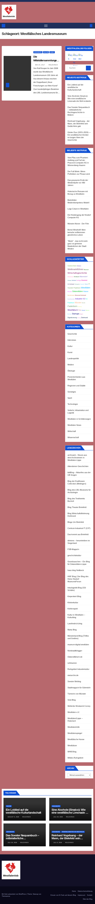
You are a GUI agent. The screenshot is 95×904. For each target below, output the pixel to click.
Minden (79, 266)
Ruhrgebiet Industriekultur (78, 669)
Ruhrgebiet (77, 284)
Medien (71, 365)
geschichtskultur (74, 555)
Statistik (82, 284)
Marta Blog (72, 630)
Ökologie (71, 371)
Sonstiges (72, 392)
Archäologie (71, 284)
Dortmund (84, 317)
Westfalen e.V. (74, 712)
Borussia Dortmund (80, 295)
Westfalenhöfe (74, 727)
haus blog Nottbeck (76, 570)
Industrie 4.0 (80, 299)
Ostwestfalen (77, 291)
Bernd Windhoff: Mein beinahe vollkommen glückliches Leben (77, 232)
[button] (87, 26)
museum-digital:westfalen (78, 645)
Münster (78, 302)
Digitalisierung (72, 317)
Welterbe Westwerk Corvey (79, 706)
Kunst (52, 52)
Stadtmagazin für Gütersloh (79, 688)
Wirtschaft (72, 431)
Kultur (46, 52)
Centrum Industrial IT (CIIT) (79, 528)
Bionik (83, 302)
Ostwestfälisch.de (75, 657)
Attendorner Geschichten (78, 466)
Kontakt (89, 895)
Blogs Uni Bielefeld (76, 522)
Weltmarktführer (75, 269)
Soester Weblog (74, 681)
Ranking (80, 306)
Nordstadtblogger (75, 651)
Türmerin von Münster (77, 694)
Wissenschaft (73, 437)
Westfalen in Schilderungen (79, 419)
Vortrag (79, 317)
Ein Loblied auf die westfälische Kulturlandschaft (75, 87)
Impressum (81, 895)
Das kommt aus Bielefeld (78, 534)
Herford (74, 280)
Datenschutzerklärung (85, 891)
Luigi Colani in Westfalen (78, 209)
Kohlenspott (73, 609)
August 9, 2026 (14, 817)
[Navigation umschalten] (46, 26)
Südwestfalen (72, 266)
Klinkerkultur (73, 603)
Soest (86, 284)
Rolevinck (53, 65)
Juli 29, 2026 (58, 817)
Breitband (76, 276)
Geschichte (38, 52)
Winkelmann (70, 276)
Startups (75, 314)
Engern (81, 314)
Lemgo (78, 280)
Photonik (70, 291)
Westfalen (85, 288)
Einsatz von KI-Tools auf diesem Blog (63, 895)
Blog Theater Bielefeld (77, 507)
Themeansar (6, 896)
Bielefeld (84, 280)
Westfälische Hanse (76, 739)
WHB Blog (72, 752)
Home (74, 891)
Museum (86, 269)
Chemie (69, 280)
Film (79, 310)
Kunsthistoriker (71, 299)
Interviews (72, 340)
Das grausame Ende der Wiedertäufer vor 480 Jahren (78, 182)
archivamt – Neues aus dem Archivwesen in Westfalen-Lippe (77, 457)
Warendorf (83, 276)
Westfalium (72, 746)
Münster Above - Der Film (78, 224)
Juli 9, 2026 (57, 842)
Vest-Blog (72, 700)
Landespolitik (73, 359)
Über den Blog (87, 899)
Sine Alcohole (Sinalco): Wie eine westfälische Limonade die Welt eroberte (79, 98)
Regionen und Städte (77, 386)
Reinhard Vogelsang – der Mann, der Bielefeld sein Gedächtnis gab (79, 123)
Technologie (73, 404)
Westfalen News (74, 425)
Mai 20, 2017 (40, 65)
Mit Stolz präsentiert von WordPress (14, 894)
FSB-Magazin (73, 549)
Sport (70, 398)
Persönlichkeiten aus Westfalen (73, 831)
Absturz (87, 310)
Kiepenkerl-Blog (74, 596)
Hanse (85, 291)
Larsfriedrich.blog (75, 624)
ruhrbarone (72, 663)
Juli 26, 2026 (12, 842)
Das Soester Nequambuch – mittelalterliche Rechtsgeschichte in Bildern (23, 838)
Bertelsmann (71, 295)
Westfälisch (73, 310)
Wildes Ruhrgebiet (75, 758)
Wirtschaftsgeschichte (77, 273)
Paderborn (72, 306)
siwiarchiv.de (73, 675)
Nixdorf (83, 310)
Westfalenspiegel (75, 733)
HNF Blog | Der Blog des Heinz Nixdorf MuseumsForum (78, 579)
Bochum (69, 314)
